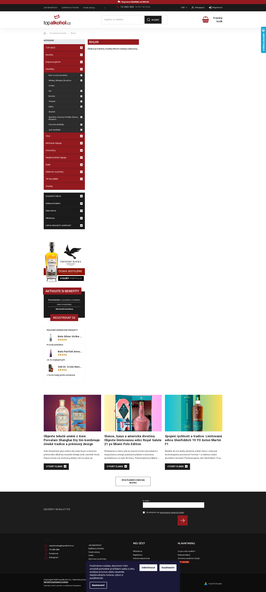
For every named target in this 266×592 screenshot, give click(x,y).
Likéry (51, 106)
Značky (49, 186)
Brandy (52, 96)
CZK (183, 7)
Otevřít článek (54, 466)
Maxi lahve (51, 210)
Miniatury (50, 218)
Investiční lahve (53, 196)
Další (48, 164)
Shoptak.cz (77, 586)
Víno (48, 136)
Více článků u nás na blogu (133, 481)
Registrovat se (64, 317)
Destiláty (50, 69)
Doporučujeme (53, 62)
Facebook (53, 553)
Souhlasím (168, 567)
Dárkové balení (53, 203)
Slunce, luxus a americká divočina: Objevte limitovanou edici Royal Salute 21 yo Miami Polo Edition (133, 440)
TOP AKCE (50, 47)
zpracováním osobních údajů (172, 512)
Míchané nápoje (54, 143)
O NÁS (90, 555)
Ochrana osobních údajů (189, 558)
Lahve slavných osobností (58, 225)
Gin (50, 91)
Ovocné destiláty (56, 124)
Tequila (52, 101)
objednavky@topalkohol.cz (61, 545)
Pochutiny (51, 150)
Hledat (155, 19)
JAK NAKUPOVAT (51, 7)
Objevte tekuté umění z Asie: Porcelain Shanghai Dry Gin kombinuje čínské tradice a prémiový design (72, 440)
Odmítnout (148, 567)
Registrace (217, 7)
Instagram (53, 557)
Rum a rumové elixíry (58, 75)
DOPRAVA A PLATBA (70, 7)
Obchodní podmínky (97, 559)
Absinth (52, 112)
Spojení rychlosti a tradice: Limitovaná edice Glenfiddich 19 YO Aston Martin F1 (193, 440)
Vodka (51, 85)
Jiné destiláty (54, 130)
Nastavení (98, 585)
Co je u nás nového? (186, 551)
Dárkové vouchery (55, 171)
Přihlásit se (184, 520)
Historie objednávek (141, 558)
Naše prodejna (184, 555)
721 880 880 (54, 549)
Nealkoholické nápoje (56, 157)
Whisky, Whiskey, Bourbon (60, 80)
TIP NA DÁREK (52, 179)
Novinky (49, 54)
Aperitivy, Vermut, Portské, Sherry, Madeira (63, 118)
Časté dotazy (89, 7)
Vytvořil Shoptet (215, 584)
